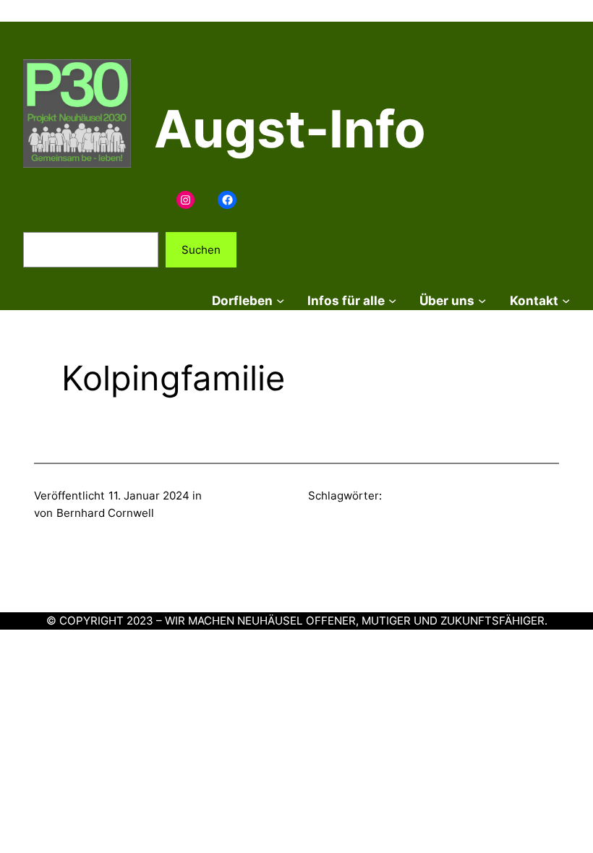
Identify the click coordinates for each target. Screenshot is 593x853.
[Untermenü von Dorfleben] (280, 300)
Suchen (201, 250)
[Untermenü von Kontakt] (566, 300)
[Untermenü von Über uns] (482, 300)
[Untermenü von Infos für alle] (392, 300)
